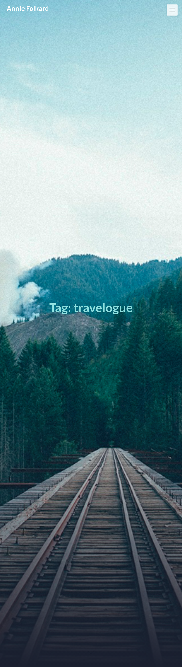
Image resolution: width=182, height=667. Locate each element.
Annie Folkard (28, 8)
